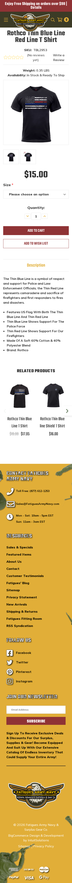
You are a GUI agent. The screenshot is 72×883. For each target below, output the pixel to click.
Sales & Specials (19, 547)
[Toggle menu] (6, 20)
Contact (12, 569)
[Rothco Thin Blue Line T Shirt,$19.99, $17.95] (19, 395)
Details (36, 8)
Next (67, 411)
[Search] (52, 19)
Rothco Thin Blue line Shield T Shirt (52, 423)
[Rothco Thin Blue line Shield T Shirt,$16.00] (52, 395)
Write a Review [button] (58, 57)
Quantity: (36, 207)
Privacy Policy (43, 846)
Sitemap (13, 590)
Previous (5, 411)
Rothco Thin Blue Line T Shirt (19, 423)
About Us (14, 561)
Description (36, 265)
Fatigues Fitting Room (24, 619)
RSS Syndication (19, 626)
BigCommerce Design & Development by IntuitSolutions (36, 837)
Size (8, 185)
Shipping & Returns (22, 611)
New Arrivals (16, 604)
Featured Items (18, 554)
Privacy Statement (21, 597)
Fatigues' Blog (17, 583)
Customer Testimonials (25, 576)
